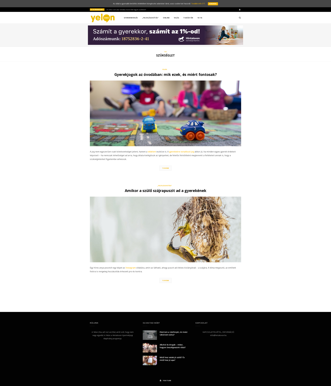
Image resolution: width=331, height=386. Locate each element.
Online (166, 18)
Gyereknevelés (131, 18)
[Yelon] (102, 18)
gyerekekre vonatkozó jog (181, 151)
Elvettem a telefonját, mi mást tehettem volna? (173, 333)
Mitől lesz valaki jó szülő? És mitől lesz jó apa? (172, 358)
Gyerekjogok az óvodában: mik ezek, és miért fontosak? (165, 74)
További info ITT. (198, 3)
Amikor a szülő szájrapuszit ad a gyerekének (165, 190)
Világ (176, 18)
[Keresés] (240, 18)
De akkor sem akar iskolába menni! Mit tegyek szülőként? (126, 10)
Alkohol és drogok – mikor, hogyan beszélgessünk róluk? (173, 346)
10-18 (199, 18)
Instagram (131, 267)
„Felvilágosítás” (150, 18)
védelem (152, 151)
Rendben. (213, 4)
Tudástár (188, 18)
